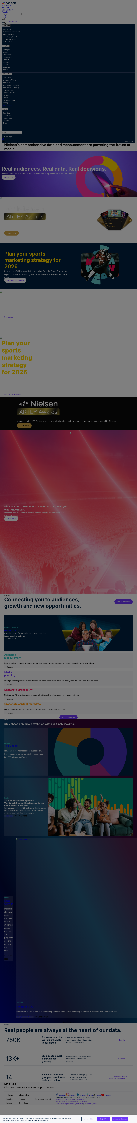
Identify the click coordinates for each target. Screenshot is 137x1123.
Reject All (103, 1119)
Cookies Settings (88, 1119)
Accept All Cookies (120, 1119)
